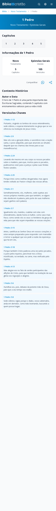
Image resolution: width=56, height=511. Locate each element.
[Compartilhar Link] (50, 82)
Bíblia (4, 11)
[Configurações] (45, 4)
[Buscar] (39, 4)
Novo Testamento (18, 11)
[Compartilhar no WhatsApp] (42, 82)
